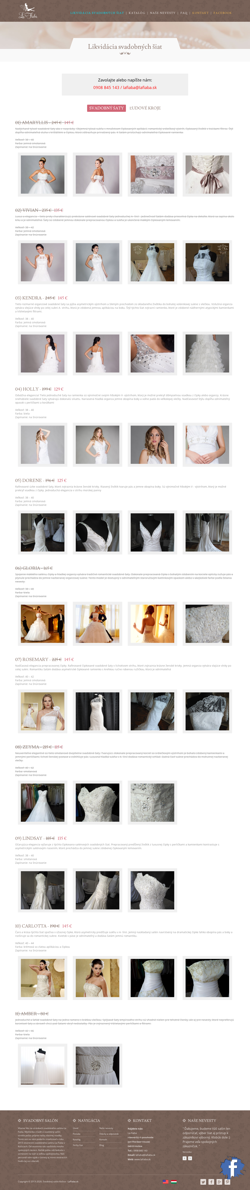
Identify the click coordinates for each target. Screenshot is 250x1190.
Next (190, 1158)
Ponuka (76, 1133)
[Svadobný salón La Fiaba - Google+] (219, 1183)
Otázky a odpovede (109, 1133)
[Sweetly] (28, 11)
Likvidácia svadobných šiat (97, 12)
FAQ (184, 12)
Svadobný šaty (106, 108)
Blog (101, 1145)
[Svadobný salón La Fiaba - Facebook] (211, 1183)
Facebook (223, 12)
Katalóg (137, 12)
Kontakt (200, 12)
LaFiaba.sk (73, 1181)
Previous (184, 1158)
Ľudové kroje (145, 108)
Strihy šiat (78, 1145)
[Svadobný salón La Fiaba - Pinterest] (227, 1183)
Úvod (75, 1128)
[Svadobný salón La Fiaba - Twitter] (203, 1183)
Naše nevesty (163, 12)
